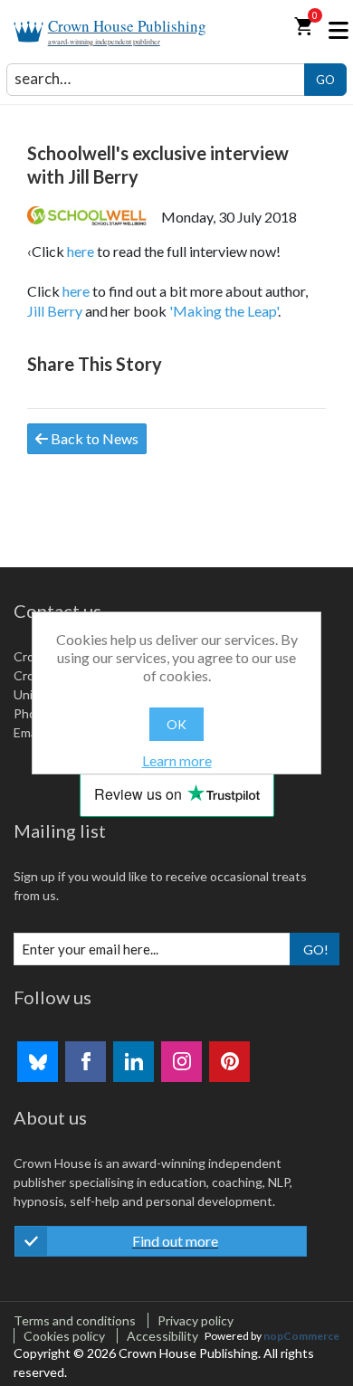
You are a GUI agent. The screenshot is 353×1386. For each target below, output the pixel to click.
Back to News (93, 438)
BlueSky (37, 1061)
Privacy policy (195, 1320)
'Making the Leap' (223, 310)
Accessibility (162, 1335)
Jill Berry (54, 310)
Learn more (177, 760)
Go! (316, 949)
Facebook (85, 1061)
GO (325, 79)
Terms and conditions (75, 1320)
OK (176, 724)
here (80, 251)
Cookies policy (64, 1335)
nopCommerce (301, 1336)
